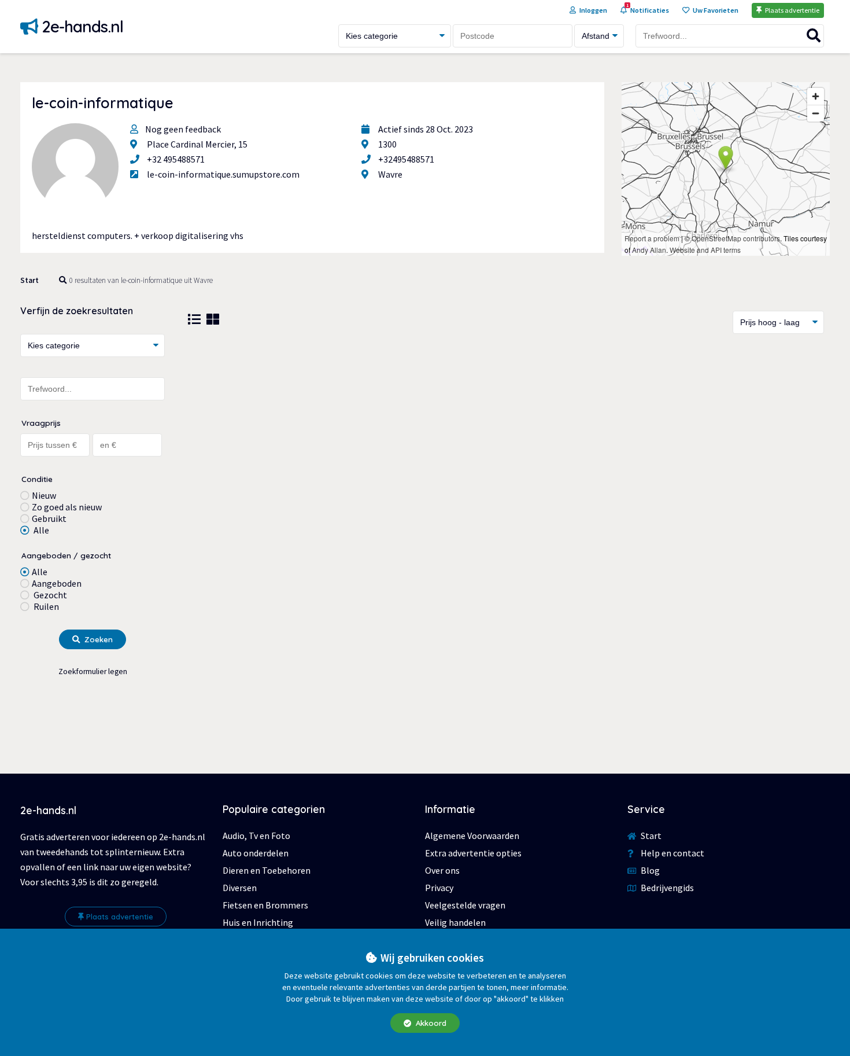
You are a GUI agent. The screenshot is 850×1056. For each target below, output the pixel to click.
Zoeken (97, 639)
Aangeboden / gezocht (66, 555)
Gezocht (49, 595)
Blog (649, 870)
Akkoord (429, 1023)
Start (29, 280)
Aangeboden (57, 583)
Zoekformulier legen (92, 671)
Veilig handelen (455, 922)
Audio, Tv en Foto (256, 835)
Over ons (442, 870)
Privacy (439, 887)
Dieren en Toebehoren (267, 870)
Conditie (37, 479)
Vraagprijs (41, 423)
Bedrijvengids (666, 887)
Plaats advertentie (119, 916)
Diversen (240, 887)
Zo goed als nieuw (67, 507)
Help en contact (671, 853)
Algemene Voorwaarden (472, 835)
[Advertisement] (506, 438)
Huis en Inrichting (258, 922)
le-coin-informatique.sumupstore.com (223, 174)
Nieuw (44, 495)
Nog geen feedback (183, 129)
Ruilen (45, 606)
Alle (40, 530)
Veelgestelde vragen (465, 905)
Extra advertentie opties (473, 853)
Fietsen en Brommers (265, 905)
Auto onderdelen (256, 853)
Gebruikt (49, 518)
